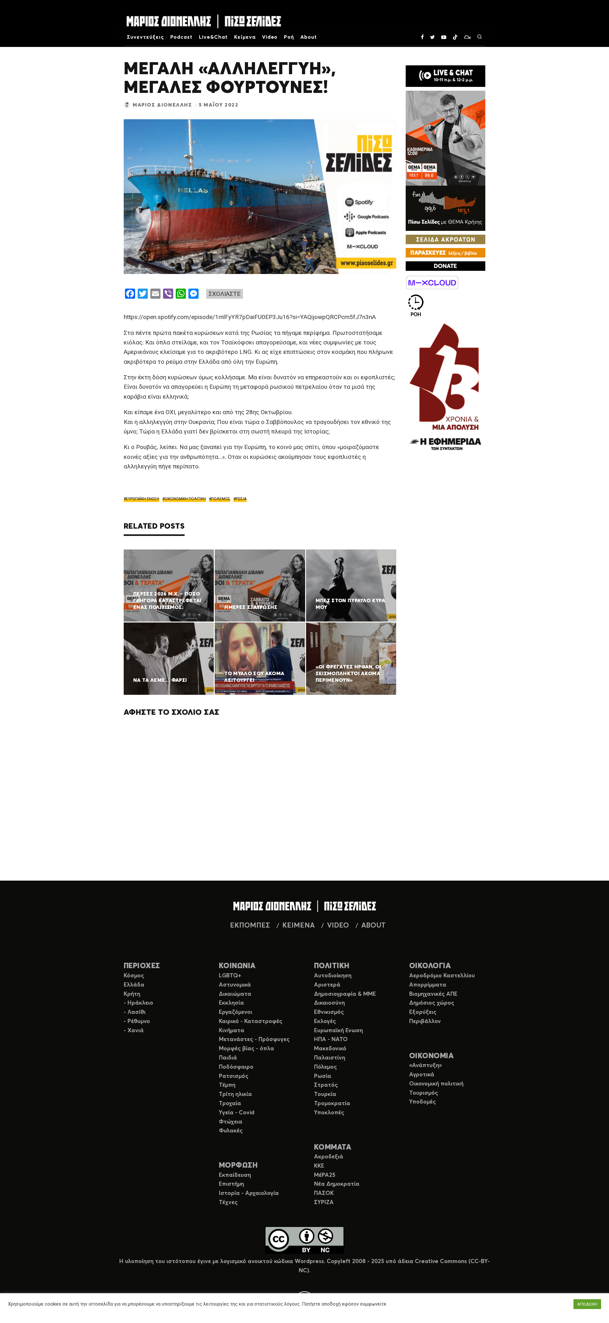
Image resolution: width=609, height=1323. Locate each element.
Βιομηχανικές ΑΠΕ (433, 994)
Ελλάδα (134, 985)
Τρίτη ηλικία (235, 1094)
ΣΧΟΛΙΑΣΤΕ (224, 293)
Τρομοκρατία (332, 1103)
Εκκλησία (231, 1003)
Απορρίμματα (427, 985)
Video (270, 37)
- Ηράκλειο (138, 1003)
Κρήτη (132, 994)
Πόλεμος (325, 1067)
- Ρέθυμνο (137, 1021)
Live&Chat (213, 37)
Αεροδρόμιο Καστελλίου (442, 976)
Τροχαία (230, 1103)
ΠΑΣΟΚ (324, 1193)
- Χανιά (134, 1030)
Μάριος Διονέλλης (162, 105)
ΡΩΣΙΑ (241, 499)
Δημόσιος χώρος (431, 1003)
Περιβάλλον (425, 1021)
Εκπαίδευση (235, 1175)
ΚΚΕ (319, 1166)
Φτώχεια (230, 1122)
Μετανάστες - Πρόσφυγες (254, 1039)
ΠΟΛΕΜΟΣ (220, 499)
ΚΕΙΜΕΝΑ (298, 925)
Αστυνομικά (235, 985)
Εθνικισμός (329, 1012)
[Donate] (445, 266)
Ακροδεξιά (328, 1157)
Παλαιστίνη (329, 1058)
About (308, 37)
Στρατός (326, 1085)
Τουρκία (325, 1094)
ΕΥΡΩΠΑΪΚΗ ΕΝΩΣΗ (142, 499)
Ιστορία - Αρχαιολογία (249, 1193)
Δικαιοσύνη (329, 1003)
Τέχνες (228, 1202)
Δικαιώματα (235, 994)
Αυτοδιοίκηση (332, 976)
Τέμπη (227, 1085)
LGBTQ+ (230, 976)
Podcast (181, 37)
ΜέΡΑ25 (324, 1175)
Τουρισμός (423, 1093)
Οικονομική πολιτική (436, 1084)
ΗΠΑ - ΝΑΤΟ (331, 1039)
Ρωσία (322, 1076)
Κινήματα (231, 1030)
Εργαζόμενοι (235, 1012)
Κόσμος (134, 976)
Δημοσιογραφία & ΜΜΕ (345, 994)
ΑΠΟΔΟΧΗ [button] (587, 1304)
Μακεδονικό (330, 1049)
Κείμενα (245, 37)
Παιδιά (228, 1058)
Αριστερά (327, 985)
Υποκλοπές (329, 1113)
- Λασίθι (135, 1012)
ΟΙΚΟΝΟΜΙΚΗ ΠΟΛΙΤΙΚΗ (185, 499)
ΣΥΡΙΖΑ (324, 1202)
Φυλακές (231, 1131)
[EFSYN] (445, 387)
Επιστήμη (231, 1184)
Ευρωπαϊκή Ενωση (338, 1030)
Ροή (289, 37)
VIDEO (338, 925)
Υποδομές (422, 1102)
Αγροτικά (421, 1075)
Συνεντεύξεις (145, 37)
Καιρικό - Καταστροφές (250, 1021)
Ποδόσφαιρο (236, 1067)
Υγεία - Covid (236, 1113)
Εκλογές (325, 1021)
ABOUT (373, 925)
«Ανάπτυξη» (425, 1065)
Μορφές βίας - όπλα (246, 1049)
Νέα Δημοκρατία (336, 1184)
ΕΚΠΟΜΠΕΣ (250, 925)
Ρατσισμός (233, 1076)
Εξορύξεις (422, 1012)
